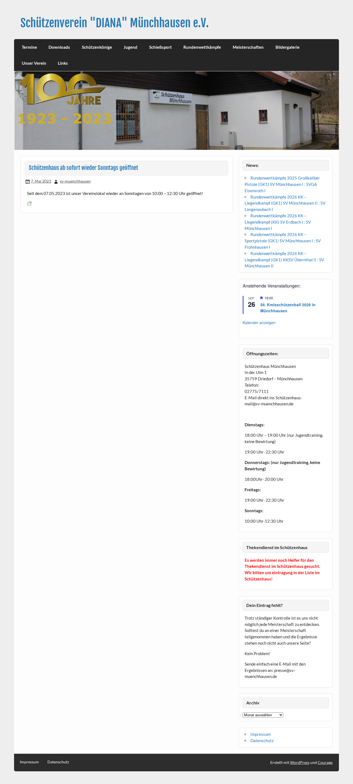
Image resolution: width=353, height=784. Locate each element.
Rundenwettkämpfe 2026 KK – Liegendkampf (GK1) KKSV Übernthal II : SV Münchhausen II (284, 259)
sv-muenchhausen (75, 181)
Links (63, 63)
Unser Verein (34, 63)
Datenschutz (262, 740)
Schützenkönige (97, 47)
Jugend (130, 47)
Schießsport (160, 47)
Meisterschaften (248, 47)
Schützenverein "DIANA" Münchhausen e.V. (114, 23)
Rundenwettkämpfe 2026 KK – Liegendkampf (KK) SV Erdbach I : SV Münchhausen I (278, 222)
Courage (325, 762)
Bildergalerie (287, 47)
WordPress (299, 762)
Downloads (59, 47)
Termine (29, 47)
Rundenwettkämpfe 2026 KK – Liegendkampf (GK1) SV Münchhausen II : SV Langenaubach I (285, 203)
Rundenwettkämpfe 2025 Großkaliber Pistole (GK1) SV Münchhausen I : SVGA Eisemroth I (282, 184)
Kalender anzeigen (259, 322)
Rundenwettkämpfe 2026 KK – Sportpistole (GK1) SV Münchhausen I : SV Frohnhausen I (283, 240)
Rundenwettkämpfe (202, 47)
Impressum (260, 734)
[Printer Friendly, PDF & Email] (29, 203)
